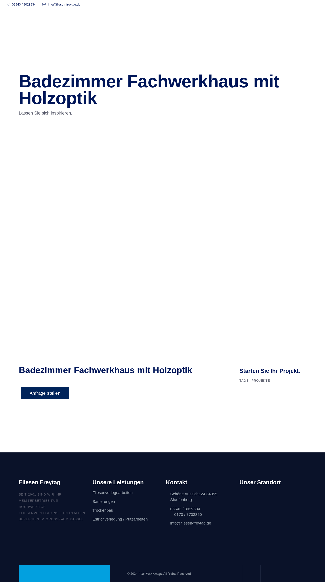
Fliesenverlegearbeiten (112, 492)
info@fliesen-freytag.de (64, 4)
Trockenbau (102, 510)
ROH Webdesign (150, 574)
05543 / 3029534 (24, 4)
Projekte (261, 380)
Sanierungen (103, 501)
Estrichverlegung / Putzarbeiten (120, 519)
